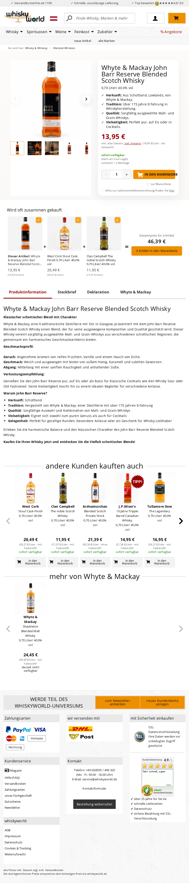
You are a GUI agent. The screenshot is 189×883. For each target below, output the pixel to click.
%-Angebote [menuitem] (171, 31)
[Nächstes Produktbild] (86, 99)
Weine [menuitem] (60, 31)
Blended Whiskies (64, 48)
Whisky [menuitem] (12, 31)
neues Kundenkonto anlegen (162, 702)
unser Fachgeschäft (18, 795)
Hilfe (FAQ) (12, 778)
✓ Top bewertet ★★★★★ (157, 3)
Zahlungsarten (15, 789)
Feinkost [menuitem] (81, 31)
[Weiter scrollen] (181, 521)
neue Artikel (82, 41)
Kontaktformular (94, 788)
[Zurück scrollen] (8, 521)
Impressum (13, 836)
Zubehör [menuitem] (105, 31)
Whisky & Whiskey (36, 48)
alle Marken (106, 41)
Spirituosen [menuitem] (37, 31)
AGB (8, 830)
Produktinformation (28, 292)
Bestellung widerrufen (94, 804)
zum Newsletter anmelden (117, 702)
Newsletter (12, 807)
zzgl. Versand (132, 143)
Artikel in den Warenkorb (156, 251)
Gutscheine (13, 801)
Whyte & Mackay (135, 292)
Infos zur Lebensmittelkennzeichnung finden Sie (139, 190)
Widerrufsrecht (15, 854)
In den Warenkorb (160, 174)
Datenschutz (13, 842)
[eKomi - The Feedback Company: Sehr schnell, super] (157, 777)
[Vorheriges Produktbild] (15, 99)
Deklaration (98, 292)
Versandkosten (15, 784)
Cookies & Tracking (18, 848)
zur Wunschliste (161, 184)
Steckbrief (67, 292)
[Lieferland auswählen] (54, 18)
